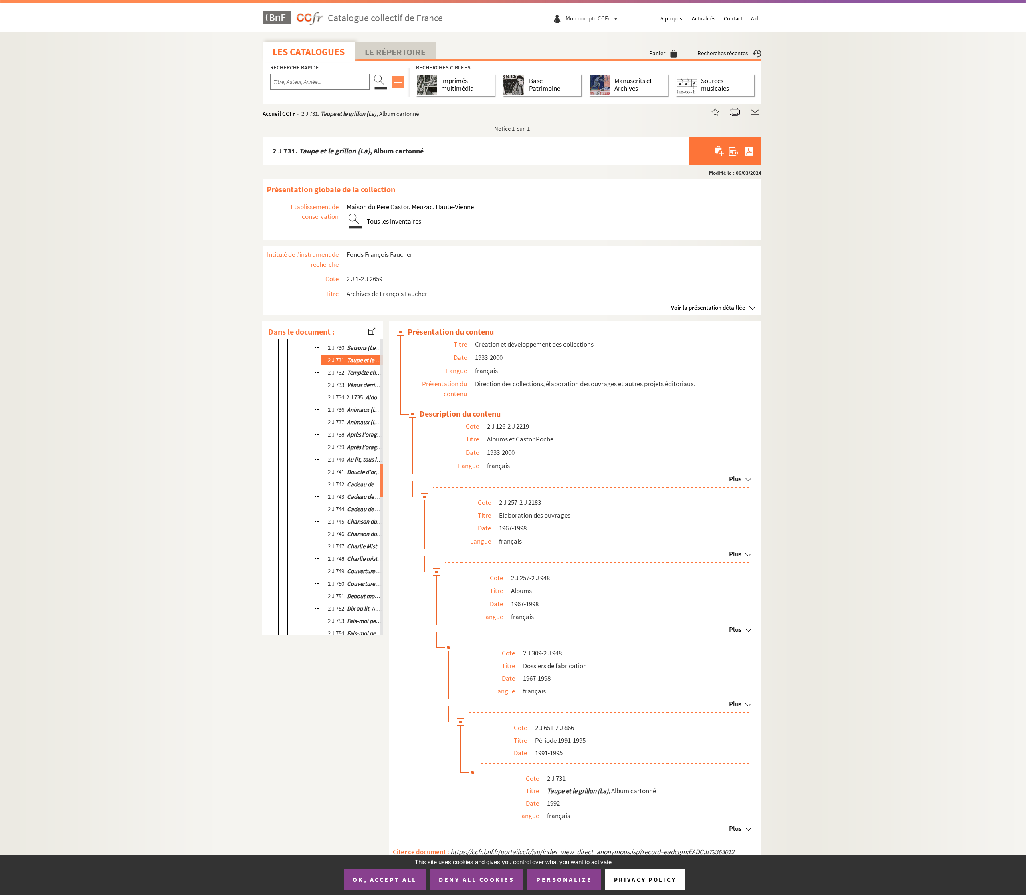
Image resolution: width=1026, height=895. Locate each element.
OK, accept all (385, 879)
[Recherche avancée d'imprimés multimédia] (428, 85)
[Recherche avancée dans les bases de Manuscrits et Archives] (601, 85)
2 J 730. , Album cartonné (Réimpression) (355, 347)
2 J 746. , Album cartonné (355, 534)
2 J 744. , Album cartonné (355, 509)
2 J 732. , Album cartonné (355, 372)
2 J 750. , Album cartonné (355, 583)
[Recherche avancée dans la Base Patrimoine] (515, 85)
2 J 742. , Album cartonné (355, 484)
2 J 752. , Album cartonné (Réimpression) (355, 608)
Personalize (564, 879)
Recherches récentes (722, 53)
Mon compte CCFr (588, 18)
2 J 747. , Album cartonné (355, 546)
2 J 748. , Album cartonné (355, 558)
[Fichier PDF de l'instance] (749, 151)
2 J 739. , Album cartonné (355, 447)
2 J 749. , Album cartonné (355, 571)
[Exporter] (734, 151)
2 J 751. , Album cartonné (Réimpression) (355, 596)
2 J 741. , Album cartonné (355, 472)
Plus (735, 478)
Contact (733, 18)
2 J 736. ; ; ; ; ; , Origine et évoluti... (355, 409)
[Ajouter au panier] (720, 151)
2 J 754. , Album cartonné (355, 633)
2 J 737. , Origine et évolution (355, 422)
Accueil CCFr (279, 113)
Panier (657, 53)
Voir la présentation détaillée (708, 307)
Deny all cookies (476, 879)
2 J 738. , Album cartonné (355, 434)
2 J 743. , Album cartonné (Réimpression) (355, 496)
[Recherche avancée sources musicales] (688, 85)
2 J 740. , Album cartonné (355, 459)
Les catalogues (309, 52)
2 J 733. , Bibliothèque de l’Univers (355, 385)
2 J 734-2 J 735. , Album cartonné (355, 397)
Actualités (703, 18)
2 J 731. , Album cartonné (355, 360)
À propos (671, 18)
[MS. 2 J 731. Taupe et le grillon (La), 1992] (710, 111)
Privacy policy (645, 879)
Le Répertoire (395, 52)
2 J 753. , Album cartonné (355, 621)
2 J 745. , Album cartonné (355, 521)
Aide (756, 18)
